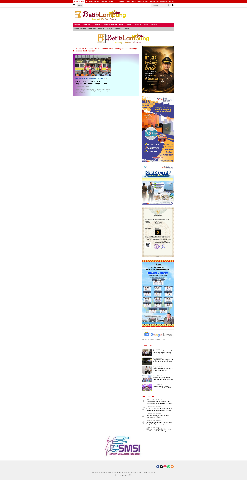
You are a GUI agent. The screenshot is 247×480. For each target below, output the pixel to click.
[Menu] (74, 5)
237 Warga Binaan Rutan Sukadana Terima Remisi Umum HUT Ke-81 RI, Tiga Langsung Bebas (159, 402)
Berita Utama (87, 24)
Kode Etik (95, 472)
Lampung (97, 24)
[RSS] (172, 467)
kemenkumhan (88, 78)
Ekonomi (128, 24)
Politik (121, 24)
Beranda (77, 24)
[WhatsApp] (168, 467)
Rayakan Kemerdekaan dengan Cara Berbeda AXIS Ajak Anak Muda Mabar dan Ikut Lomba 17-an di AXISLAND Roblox (163, 387)
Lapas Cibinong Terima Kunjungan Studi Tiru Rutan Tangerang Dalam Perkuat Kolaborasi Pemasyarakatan (159, 409)
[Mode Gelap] (173, 5)
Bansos (126, 29)
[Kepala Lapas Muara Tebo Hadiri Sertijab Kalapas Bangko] (147, 378)
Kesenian (101, 29)
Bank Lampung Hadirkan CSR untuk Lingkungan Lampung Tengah (162, 352)
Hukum (146, 24)
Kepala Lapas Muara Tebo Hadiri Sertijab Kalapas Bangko (163, 378)
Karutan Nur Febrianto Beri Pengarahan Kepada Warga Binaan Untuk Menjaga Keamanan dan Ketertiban (91, 85)
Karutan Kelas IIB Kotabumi (82, 86)
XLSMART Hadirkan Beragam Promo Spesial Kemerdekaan (158, 416)
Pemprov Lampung (110, 24)
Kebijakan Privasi (149, 472)
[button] (169, 5)
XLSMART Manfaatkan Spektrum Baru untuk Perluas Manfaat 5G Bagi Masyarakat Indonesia (158, 430)
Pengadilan (92, 29)
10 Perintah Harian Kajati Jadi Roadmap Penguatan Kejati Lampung (159, 423)
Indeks (80, 5)
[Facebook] (157, 467)
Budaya (109, 29)
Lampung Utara (98, 78)
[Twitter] (161, 467)
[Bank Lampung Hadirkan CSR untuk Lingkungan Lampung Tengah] (147, 352)
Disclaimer (104, 472)
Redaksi (112, 472)
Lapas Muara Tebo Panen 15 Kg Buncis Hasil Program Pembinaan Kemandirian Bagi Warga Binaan (163, 369)
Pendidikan (137, 24)
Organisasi (118, 29)
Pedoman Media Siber (135, 472)
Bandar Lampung (80, 29)
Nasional (154, 24)
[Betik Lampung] (100, 15)
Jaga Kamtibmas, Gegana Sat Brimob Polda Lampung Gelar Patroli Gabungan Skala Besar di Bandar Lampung (129, 1)
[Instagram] (165, 467)
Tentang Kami (121, 472)
